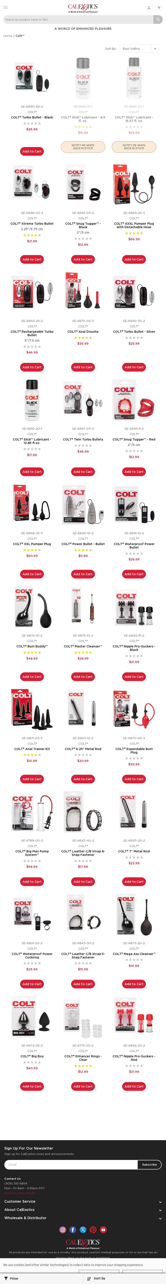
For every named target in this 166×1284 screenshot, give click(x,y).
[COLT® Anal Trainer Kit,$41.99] (32, 709)
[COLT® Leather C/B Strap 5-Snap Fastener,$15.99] (83, 914)
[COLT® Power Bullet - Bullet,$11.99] (83, 504)
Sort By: (110, 48)
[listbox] (139, 48)
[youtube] (103, 1229)
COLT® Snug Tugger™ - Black (83, 225)
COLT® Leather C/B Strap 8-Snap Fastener (83, 853)
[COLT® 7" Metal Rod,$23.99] (134, 812)
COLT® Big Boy (32, 1056)
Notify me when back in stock (83, 147)
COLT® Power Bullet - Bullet (83, 544)
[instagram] (62, 1229)
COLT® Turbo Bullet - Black (32, 117)
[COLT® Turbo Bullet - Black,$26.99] (32, 78)
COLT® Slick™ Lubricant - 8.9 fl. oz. (83, 119)
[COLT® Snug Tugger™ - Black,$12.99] (83, 184)
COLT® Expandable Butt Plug (134, 750)
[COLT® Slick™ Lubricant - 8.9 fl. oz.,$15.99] (83, 78)
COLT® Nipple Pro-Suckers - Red (134, 1058)
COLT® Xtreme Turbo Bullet (32, 223)
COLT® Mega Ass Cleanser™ (134, 954)
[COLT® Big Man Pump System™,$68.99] (32, 812)
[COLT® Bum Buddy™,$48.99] (32, 607)
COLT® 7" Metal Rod (134, 851)
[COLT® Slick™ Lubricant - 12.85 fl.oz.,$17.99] (32, 400)
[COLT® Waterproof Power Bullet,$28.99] (134, 504)
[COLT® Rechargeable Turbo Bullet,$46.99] (32, 292)
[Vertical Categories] (5, 7)
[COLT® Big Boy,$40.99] (32, 1017)
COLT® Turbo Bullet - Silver (134, 331)
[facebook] (72, 1229)
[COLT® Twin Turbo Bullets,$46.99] (83, 400)
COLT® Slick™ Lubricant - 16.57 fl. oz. (134, 119)
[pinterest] (93, 1229)
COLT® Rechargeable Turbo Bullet (32, 333)
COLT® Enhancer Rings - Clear (83, 1058)
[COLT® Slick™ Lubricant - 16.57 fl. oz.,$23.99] (134, 78)
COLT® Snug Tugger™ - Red (134, 439)
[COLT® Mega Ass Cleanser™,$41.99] (134, 914)
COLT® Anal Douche (83, 331)
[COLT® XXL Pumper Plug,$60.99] (32, 504)
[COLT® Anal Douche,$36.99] (83, 292)
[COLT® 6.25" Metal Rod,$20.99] (83, 709)
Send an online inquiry (20, 1193)
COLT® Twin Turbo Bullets (83, 439)
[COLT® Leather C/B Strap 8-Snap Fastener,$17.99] (83, 812)
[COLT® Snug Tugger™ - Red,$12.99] (134, 400)
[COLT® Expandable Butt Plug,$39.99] (134, 709)
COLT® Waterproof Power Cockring (32, 955)
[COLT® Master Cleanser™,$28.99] (83, 607)
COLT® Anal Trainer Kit (32, 749)
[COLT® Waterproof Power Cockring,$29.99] (32, 914)
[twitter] (83, 1229)
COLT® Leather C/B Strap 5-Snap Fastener (83, 955)
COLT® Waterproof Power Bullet (134, 545)
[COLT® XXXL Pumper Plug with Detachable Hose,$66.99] (134, 184)
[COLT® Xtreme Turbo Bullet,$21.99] (32, 184)
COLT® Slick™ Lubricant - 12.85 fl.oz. (32, 441)
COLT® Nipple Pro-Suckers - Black (134, 648)
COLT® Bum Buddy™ (32, 646)
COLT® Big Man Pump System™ (32, 853)
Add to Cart (32, 151)
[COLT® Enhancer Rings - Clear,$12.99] (83, 1017)
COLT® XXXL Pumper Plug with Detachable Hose (134, 225)
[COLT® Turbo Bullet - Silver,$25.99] (134, 292)
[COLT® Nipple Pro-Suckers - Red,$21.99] (134, 1017)
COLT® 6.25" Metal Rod (83, 749)
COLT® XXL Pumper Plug (32, 544)
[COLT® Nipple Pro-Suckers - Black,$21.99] (134, 607)
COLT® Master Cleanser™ (83, 646)
